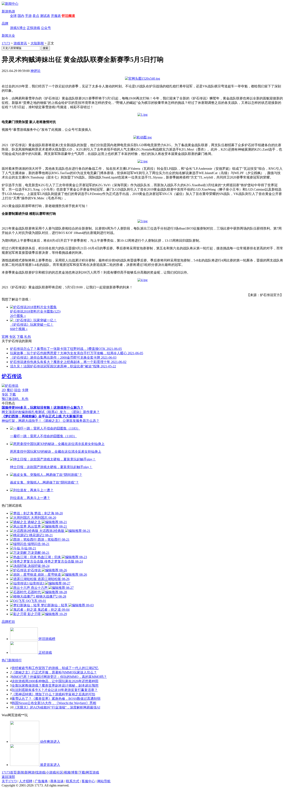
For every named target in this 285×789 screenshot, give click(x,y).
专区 (12, 336)
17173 (6, 43)
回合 (17, 390)
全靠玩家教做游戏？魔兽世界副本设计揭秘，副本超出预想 (55, 685)
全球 (13, 16)
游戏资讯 (20, 43)
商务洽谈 (57, 781)
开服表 (56, 16)
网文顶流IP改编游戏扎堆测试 (23, 412)
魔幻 (10, 390)
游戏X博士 (18, 28)
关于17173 (9, 781)
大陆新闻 (37, 43)
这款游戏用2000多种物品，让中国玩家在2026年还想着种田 (55, 681)
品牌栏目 (8, 621)
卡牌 (25, 390)
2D (4, 390)
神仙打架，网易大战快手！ (22, 420)
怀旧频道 (68, 16)
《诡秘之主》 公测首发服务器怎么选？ (70, 420)
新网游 (30, 772)
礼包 (27, 336)
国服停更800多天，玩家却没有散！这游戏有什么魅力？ (42, 407)
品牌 (5, 23)
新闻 (20, 772)
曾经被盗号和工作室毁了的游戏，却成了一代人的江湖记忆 (55, 668)
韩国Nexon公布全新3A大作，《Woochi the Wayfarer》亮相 (54, 703)
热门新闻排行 (12, 660)
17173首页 (9, 772)
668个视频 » (19, 329)
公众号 (46, 28)
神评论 (35, 71)
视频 (67, 772)
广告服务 (41, 781)
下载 (20, 336)
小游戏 (51, 772)
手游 (28, 16)
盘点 (36, 16)
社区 (60, 772)
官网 (5, 336)
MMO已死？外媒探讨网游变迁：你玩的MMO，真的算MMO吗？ (59, 676)
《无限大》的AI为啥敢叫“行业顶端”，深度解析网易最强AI (56, 707)
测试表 (45, 16)
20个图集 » (18, 316)
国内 (21, 16)
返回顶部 (8, 777)
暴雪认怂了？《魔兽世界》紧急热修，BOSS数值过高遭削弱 (56, 698)
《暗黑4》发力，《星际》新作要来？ (72, 412)
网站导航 (104, 781)
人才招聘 (25, 781)
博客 (74, 772)
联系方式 (72, 781)
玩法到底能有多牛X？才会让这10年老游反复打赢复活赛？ (55, 690)
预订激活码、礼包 (15, 399)
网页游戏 (92, 772)
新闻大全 (8, 35)
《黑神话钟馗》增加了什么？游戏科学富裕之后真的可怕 (53, 694)
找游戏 (40, 772)
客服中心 (88, 781)
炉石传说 (12, 376)
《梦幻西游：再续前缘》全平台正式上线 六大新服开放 (42, 416)
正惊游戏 (33, 28)
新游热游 (8, 11)
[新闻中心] (10, 3)
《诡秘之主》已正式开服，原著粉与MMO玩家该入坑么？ (54, 672)
